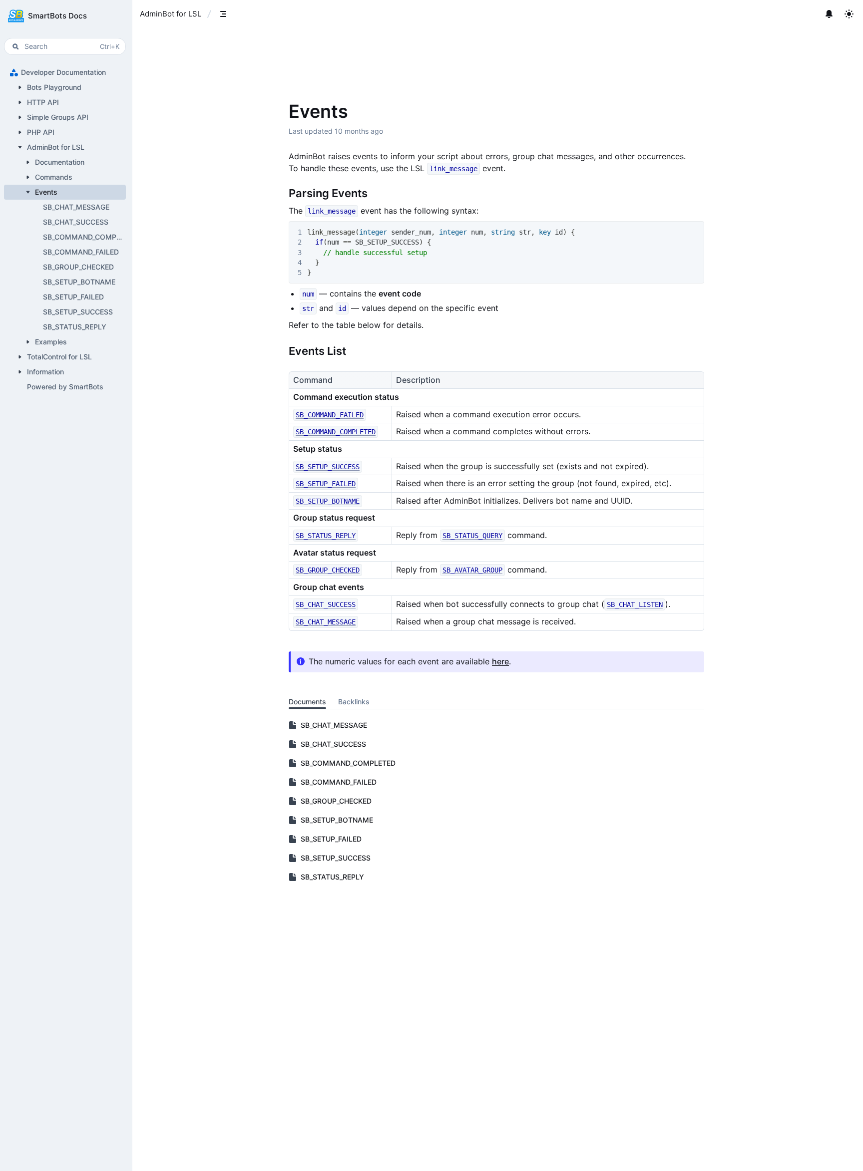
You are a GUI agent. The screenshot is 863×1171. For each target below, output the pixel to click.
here (500, 661)
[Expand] (20, 87)
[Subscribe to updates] (829, 14)
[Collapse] (20, 147)
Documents (307, 701)
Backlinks (354, 701)
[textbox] (496, 419)
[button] (65, 16)
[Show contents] (223, 14)
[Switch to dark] (849, 14)
